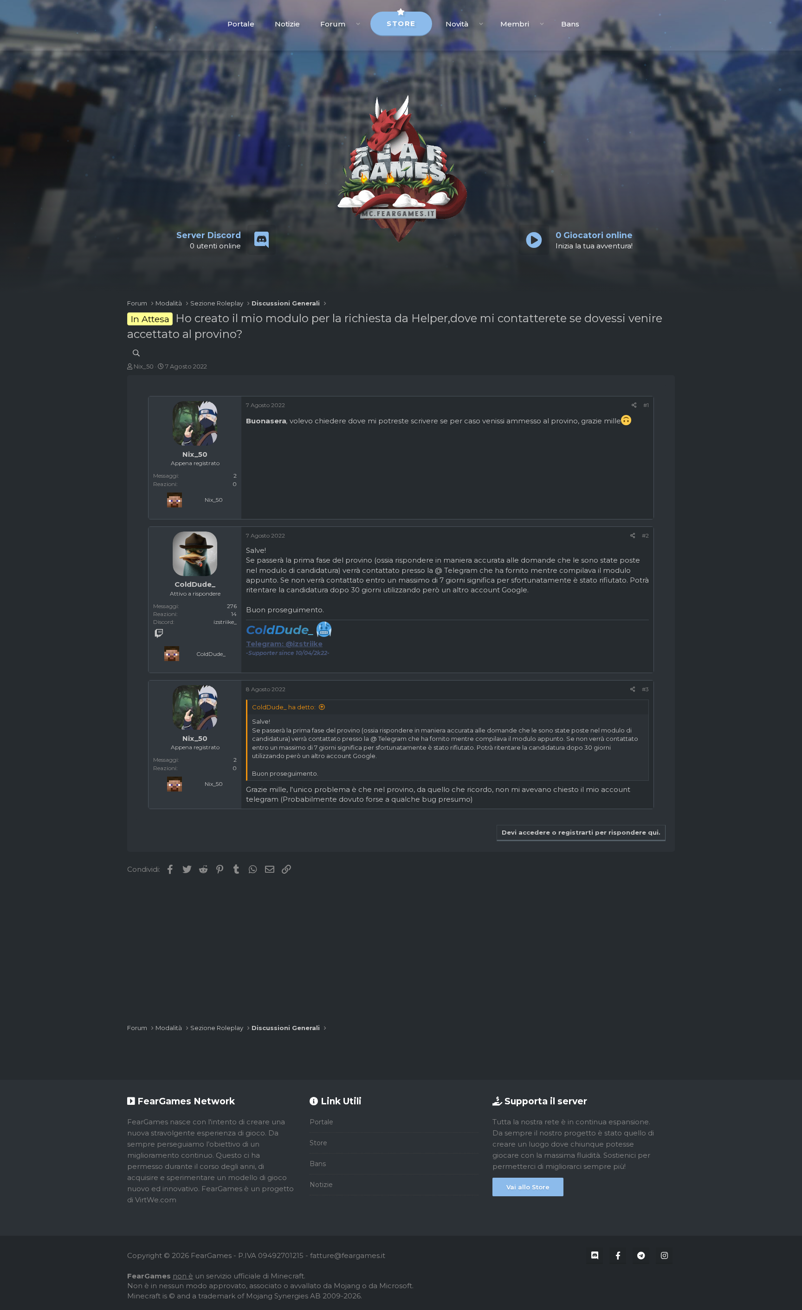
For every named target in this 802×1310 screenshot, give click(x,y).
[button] (358, 24)
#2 (645, 535)
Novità (457, 23)
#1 (646, 405)
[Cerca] (136, 353)
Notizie (287, 23)
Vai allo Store (528, 1187)
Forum (332, 23)
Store (401, 23)
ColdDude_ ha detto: (284, 707)
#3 (645, 689)
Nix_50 (144, 366)
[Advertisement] (401, 949)
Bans (570, 23)
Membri (514, 23)
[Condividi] (634, 405)
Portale (240, 23)
